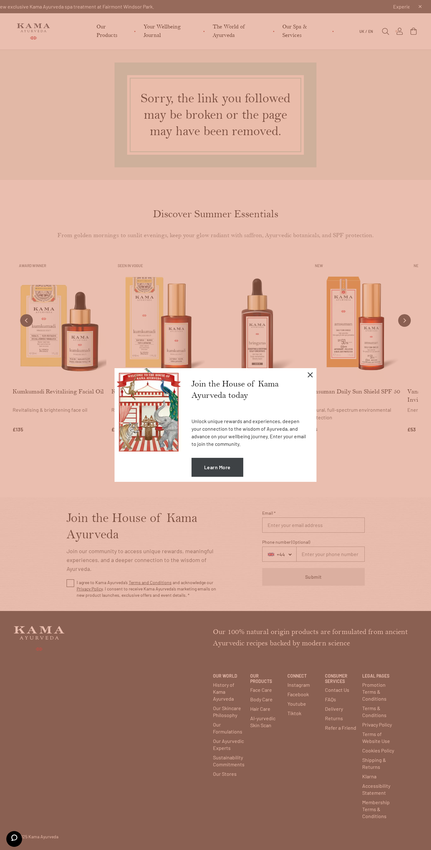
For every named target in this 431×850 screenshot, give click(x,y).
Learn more (217, 467)
